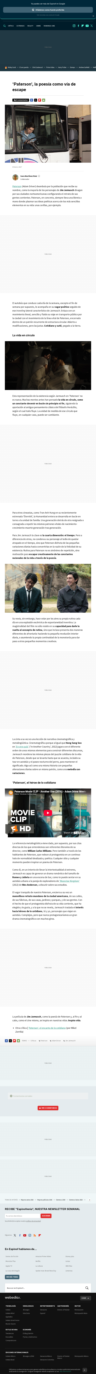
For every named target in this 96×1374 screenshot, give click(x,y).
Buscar (87, 1288)
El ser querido (24, 67)
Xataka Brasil (10, 1360)
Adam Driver (56, 1040)
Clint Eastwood (37, 67)
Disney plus (70, 1256)
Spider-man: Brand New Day (46, 1271)
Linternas (69, 1271)
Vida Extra (26, 1313)
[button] (30, 176)
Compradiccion (11, 1340)
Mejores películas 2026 (44, 1200)
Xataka (8, 1310)
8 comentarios (22, 100)
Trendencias (10, 1333)
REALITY (30, 26)
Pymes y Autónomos (30, 1337)
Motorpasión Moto (81, 1313)
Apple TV (9, 1266)
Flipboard (82, 25)
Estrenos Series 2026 (76, 1200)
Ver (49, 1108)
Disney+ (72, 67)
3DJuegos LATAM (28, 1356)
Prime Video (50, 67)
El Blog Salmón (28, 1333)
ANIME (38, 26)
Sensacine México (46, 1356)
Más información (65, 1371)
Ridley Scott (12, 67)
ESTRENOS (20, 26)
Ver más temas (12, 1277)
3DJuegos (26, 1310)
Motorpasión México (81, 1356)
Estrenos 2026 (61, 1200)
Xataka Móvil (10, 1313)
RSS (35, 1235)
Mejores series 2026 (27, 1200)
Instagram (74, 25)
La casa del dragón (13, 1271)
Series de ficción (12, 1256)
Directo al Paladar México (63, 1357)
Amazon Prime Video (43, 1256)
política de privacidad (33, 1221)
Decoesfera (9, 1337)
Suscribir (46, 1216)
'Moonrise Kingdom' (69, 880)
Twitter (91, 25)
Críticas (33, 1040)
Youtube (87, 25)
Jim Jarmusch (70, 1040)
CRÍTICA (11, 26)
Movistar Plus (11, 1261)
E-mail (43, 100)
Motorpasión (79, 1310)
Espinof (42, 1313)
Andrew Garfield (84, 67)
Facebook (78, 25)
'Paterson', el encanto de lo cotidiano (47, 1027)
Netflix (38, 1261)
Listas (68, 1261)
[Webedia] (12, 1297)
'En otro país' (22, 746)
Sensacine (43, 1310)
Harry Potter (62, 67)
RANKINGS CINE (49, 26)
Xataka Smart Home (12, 1320)
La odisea (39, 1266)
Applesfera (9, 1317)
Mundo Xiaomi (11, 1324)
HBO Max (69, 1266)
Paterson (16, 186)
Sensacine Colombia (47, 1360)
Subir (84, 1298)
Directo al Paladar (63, 1310)
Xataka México (11, 1356)
